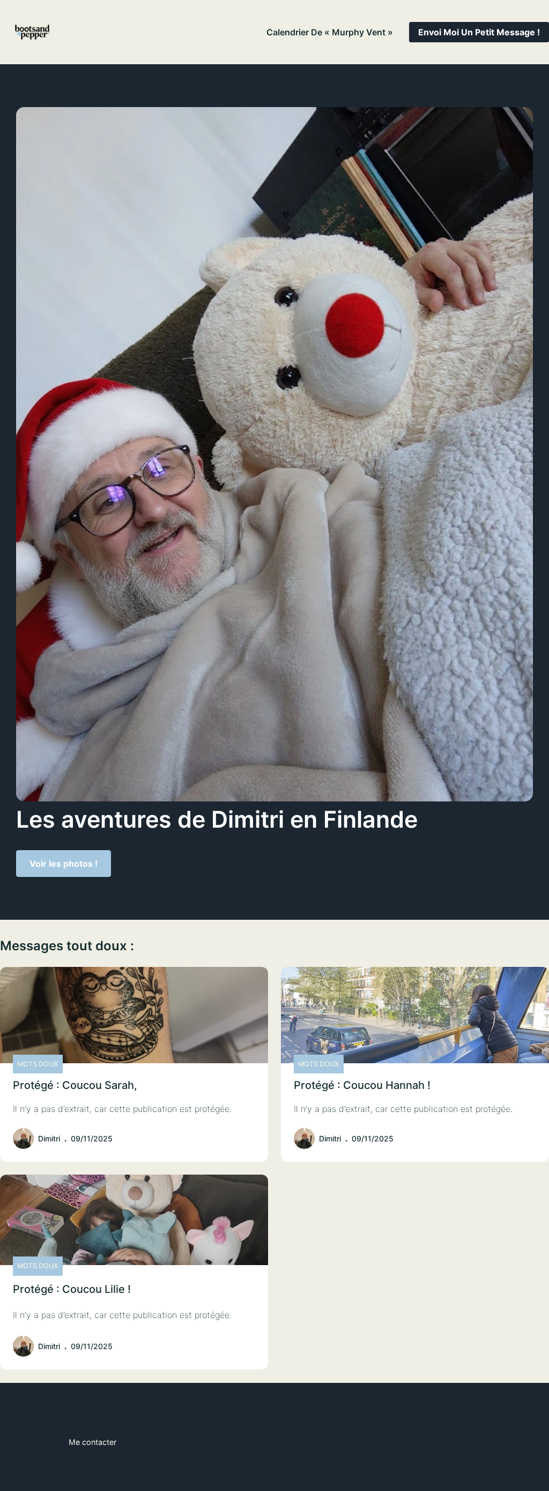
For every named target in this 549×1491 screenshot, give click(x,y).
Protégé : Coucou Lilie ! (72, 1289)
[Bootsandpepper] (32, 32)
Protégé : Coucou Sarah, (75, 1085)
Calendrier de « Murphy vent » (329, 32)
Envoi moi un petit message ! (479, 32)
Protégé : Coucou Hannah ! (362, 1085)
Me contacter (92, 1442)
